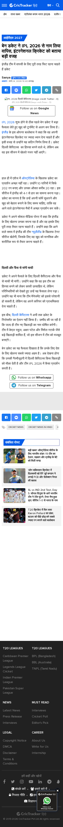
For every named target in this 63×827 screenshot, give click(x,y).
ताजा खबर (15, 14)
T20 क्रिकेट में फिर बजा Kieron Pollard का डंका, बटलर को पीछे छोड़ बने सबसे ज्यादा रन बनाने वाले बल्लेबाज (41, 515)
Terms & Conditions (10, 761)
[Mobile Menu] (4, 5)
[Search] (57, 5)
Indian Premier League (12, 680)
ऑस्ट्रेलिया (28, 178)
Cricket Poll (40, 716)
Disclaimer (10, 753)
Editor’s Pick (40, 723)
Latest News (11, 710)
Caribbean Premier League (15, 658)
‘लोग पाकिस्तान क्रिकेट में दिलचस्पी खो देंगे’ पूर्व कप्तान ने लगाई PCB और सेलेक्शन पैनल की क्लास (42, 475)
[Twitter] (36, 90)
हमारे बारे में (40, 789)
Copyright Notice (14, 740)
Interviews (10, 723)
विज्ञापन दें (33, 801)
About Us (38, 740)
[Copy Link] (56, 90)
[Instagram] (22, 781)
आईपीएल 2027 (13, 38)
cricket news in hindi (40, 427)
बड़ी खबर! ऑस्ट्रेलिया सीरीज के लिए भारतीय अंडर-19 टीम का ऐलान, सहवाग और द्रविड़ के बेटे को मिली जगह (43, 455)
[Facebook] (6, 90)
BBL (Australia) (41, 662)
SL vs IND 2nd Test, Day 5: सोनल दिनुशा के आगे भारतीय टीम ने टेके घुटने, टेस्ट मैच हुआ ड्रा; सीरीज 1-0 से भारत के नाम (43, 495)
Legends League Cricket (14, 669)
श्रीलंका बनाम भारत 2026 (37, 14)
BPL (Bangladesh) (43, 656)
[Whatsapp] (26, 90)
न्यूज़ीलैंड (36, 232)
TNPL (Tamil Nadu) (44, 668)
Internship (39, 753)
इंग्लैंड (5, 132)
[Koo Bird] (58, 781)
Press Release (12, 716)
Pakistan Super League (13, 690)
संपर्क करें (20, 789)
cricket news (15, 427)
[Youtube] (31, 781)
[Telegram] (46, 90)
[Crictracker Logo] (23, 5)
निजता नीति (18, 795)
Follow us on (34, 110)
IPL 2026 (8, 122)
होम (5, 14)
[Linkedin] (40, 781)
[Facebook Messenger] (16, 90)
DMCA (7, 746)
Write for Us (40, 746)
